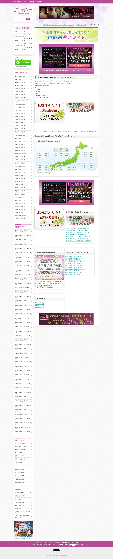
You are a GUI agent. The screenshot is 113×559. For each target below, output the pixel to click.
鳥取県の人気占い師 (20, 188)
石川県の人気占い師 (20, 125)
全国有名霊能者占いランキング (23, 493)
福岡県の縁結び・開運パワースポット (75, 272)
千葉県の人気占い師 (20, 104)
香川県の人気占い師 (20, 172)
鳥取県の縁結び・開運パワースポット (23, 362)
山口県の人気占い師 (20, 194)
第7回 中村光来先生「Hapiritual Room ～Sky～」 (79, 228)
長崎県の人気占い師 (20, 203)
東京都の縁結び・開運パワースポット (75, 258)
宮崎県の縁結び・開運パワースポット (23, 423)
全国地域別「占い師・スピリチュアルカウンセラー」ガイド (58, 25)
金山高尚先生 (18, 452)
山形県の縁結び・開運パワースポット (23, 253)
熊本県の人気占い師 (20, 206)
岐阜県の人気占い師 (20, 163)
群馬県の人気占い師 (20, 116)
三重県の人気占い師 (20, 166)
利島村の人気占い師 (20, 45)
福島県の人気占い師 (20, 94)
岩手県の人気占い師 (20, 82)
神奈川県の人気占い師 (21, 101)
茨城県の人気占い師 (20, 110)
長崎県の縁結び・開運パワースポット (23, 410)
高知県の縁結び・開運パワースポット (23, 397)
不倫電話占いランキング (21, 502)
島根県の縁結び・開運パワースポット (23, 366)
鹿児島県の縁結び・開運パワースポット (23, 428)
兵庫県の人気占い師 (20, 141)
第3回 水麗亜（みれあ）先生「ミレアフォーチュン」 (80, 236)
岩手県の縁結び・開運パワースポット (23, 240)
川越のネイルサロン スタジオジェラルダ (22, 516)
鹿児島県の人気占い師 (21, 215)
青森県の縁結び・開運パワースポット (23, 236)
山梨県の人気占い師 (20, 119)
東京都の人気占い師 (20, 98)
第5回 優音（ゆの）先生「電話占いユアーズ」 (78, 232)
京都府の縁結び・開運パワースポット (75, 265)
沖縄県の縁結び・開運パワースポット (75, 274)
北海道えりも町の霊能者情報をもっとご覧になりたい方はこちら (67, 70)
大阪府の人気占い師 (20, 138)
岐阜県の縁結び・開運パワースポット (23, 323)
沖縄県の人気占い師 (20, 219)
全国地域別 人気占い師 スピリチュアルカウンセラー (27, 1)
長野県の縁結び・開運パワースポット (23, 310)
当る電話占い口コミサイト (22, 499)
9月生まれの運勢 (39, 306)
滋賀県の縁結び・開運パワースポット (23, 336)
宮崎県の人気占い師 (20, 212)
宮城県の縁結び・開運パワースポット (23, 244)
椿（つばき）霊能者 (20, 443)
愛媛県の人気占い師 (20, 169)
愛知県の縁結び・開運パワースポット (75, 267)
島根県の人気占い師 (20, 191)
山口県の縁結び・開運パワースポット (23, 380)
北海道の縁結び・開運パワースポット (75, 256)
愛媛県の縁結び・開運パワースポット (23, 393)
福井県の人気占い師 (20, 135)
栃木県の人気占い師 (20, 113)
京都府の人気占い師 (20, 144)
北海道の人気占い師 (81, 25)
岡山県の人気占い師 (20, 181)
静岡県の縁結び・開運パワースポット (75, 269)
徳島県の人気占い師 (20, 178)
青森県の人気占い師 (20, 79)
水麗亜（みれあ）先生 (21, 449)
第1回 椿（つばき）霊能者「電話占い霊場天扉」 (79, 241)
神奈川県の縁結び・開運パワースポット (75, 260)
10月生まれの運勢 (39, 304)
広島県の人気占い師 (20, 184)
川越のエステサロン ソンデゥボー (22, 512)
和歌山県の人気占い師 (21, 153)
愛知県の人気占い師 (20, 157)
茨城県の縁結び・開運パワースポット (23, 262)
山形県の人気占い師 (20, 91)
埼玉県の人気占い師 (20, 107)
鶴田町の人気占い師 (20, 40)
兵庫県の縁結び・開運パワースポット (23, 349)
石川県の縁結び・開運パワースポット (23, 314)
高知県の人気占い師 (20, 175)
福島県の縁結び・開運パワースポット (23, 258)
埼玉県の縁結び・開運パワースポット (75, 261)
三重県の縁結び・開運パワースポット (75, 271)
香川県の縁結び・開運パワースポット (23, 388)
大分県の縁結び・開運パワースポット (23, 419)
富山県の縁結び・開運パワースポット (23, 297)
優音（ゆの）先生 (19, 456)
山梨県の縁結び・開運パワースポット (23, 305)
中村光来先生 (18, 462)
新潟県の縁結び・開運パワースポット (23, 292)
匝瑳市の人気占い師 (20, 32)
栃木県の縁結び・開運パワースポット (23, 266)
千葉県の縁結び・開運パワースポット (23, 279)
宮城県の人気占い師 (20, 88)
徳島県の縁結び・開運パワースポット (23, 384)
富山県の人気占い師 (20, 132)
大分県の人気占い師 (20, 209)
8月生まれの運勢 (39, 307)
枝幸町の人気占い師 (20, 49)
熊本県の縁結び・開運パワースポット (23, 414)
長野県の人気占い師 (20, 122)
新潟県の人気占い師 (20, 129)
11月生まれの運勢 (39, 302)
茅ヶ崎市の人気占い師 (21, 36)
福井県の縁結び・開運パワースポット (23, 301)
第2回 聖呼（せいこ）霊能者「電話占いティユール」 (80, 239)
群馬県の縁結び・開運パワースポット (23, 271)
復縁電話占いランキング (21, 505)
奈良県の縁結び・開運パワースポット (23, 353)
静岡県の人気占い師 (20, 160)
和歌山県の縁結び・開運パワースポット (23, 358)
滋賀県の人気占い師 (20, 147)
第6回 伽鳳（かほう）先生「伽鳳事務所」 (77, 230)
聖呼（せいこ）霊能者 (21, 446)
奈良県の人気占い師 (20, 150)
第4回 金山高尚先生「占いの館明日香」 (76, 234)
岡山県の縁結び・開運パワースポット (23, 371)
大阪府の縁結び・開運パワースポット (75, 263)
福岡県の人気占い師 (20, 197)
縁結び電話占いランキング (22, 508)
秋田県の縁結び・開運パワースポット (23, 249)
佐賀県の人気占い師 (20, 200)
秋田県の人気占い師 (20, 85)
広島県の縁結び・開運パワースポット (23, 375)
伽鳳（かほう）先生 (20, 459)
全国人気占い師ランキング (22, 496)
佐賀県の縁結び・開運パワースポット (23, 406)
